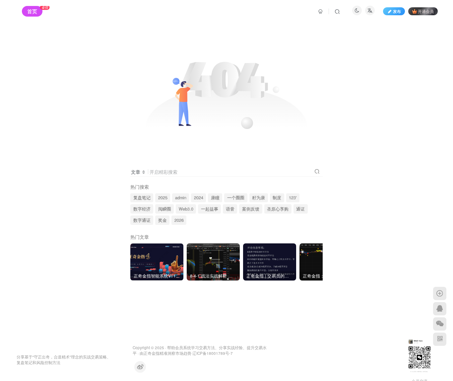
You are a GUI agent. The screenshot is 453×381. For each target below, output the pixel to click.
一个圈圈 (235, 198)
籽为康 (258, 198)
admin (180, 198)
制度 (277, 198)
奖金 (162, 220)
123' (292, 198)
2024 (198, 198)
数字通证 (142, 220)
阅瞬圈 (164, 209)
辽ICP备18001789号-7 (212, 353)
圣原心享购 (278, 209)
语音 (230, 209)
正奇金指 (152, 353)
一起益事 (209, 209)
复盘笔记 (142, 198)
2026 (179, 220)
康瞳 (215, 198)
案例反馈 (250, 209)
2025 (162, 198)
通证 (300, 209)
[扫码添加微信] (439, 324)
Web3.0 (186, 209)
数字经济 (142, 209)
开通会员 (426, 11)
